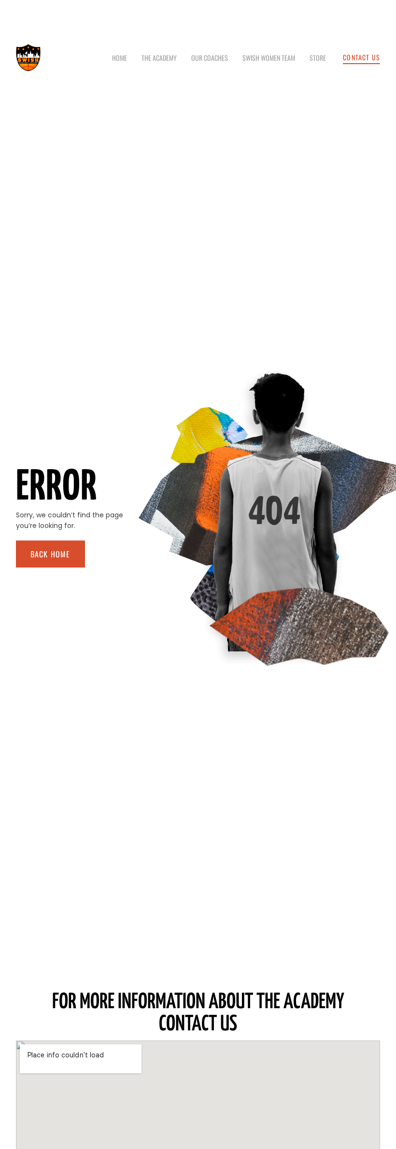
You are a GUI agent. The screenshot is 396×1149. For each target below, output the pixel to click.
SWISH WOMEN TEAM (268, 58)
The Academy (159, 58)
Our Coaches (209, 58)
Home (119, 58)
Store (318, 58)
